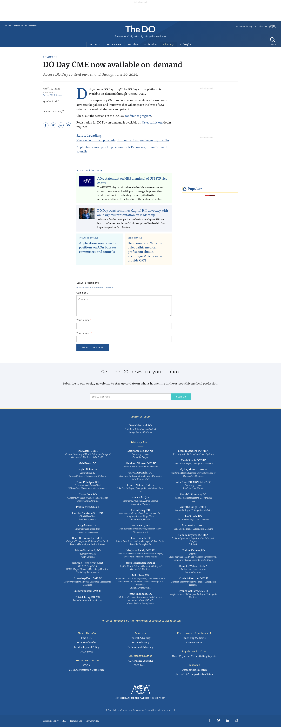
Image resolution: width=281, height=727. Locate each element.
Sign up (181, 396)
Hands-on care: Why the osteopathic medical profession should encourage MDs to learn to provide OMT (146, 251)
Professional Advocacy (140, 647)
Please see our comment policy (94, 287)
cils (85, 151)
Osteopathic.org (244, 26)
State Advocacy (140, 642)
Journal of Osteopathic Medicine (194, 674)
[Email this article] (68, 125)
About (8, 25)
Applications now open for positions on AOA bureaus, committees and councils (98, 247)
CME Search (140, 665)
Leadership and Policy (86, 647)
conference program (138, 115)
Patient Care (114, 44)
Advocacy (168, 44)
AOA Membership (86, 642)
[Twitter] (53, 125)
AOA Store (86, 651)
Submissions (31, 25)
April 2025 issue (52, 95)
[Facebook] (45, 125)
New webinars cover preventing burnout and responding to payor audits (122, 140)
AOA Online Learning (140, 660)
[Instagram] (236, 721)
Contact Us (18, 25)
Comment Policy (51, 720)
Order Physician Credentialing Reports (194, 656)
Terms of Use (76, 720)
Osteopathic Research (194, 669)
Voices (93, 44)
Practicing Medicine (194, 638)
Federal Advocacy (140, 638)
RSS (64, 720)
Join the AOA (260, 26)
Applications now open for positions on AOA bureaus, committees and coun (121, 149)
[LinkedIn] (61, 125)
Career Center (194, 642)
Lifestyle (185, 44)
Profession (150, 44)
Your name (84, 320)
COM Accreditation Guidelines (86, 669)
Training (133, 44)
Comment (82, 293)
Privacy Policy (92, 720)
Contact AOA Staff (53, 111)
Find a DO (86, 638)
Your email (84, 333)
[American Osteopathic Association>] (272, 27)
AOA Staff (52, 101)
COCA (86, 665)
